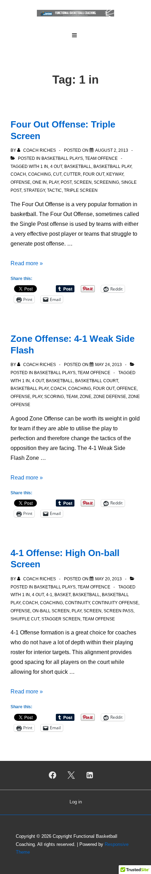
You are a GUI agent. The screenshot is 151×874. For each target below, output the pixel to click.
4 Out (56, 166)
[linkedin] (89, 775)
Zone (85, 396)
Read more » (27, 263)
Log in (76, 801)
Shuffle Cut (25, 619)
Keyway (114, 174)
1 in (44, 166)
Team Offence (101, 158)
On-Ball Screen (51, 610)
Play (54, 182)
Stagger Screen (60, 619)
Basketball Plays (62, 158)
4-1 (49, 594)
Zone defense (109, 396)
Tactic (54, 190)
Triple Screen (81, 190)
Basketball (77, 166)
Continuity (77, 602)
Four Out (93, 174)
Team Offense (99, 619)
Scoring (54, 396)
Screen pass (118, 610)
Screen (83, 182)
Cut (57, 174)
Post (66, 182)
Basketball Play (112, 166)
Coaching (39, 174)
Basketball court (96, 380)
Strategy (34, 190)
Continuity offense (115, 602)
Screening (106, 182)
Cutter (72, 174)
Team (72, 396)
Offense (20, 182)
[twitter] (71, 775)
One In (39, 182)
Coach (18, 174)
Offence (127, 388)
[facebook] (52, 775)
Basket (62, 594)
